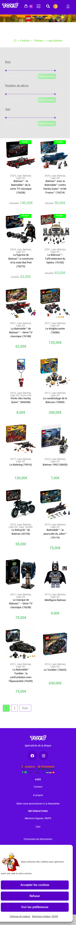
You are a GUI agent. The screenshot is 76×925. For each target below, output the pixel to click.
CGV (38, 826)
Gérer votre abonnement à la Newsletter (38, 803)
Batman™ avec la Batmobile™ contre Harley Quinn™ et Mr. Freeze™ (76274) (55, 183)
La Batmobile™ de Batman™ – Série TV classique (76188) (20, 330)
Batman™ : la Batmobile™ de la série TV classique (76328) (21, 183)
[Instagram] (43, 755)
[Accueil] (15, 40)
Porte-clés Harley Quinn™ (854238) (21, 400)
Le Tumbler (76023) (55, 669)
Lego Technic (26, 527)
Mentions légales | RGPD (38, 818)
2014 (47, 664)
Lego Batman (54, 40)
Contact (38, 786)
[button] (48, 6)
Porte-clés (26, 395)
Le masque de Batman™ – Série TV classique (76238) (20, 601)
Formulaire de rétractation (38, 839)
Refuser (35, 896)
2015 (47, 594)
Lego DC (20, 178)
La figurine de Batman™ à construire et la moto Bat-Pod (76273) (20, 256)
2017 (47, 323)
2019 (47, 524)
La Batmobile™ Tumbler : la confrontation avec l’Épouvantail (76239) (21, 671)
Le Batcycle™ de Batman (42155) (21, 531)
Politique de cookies (20, 916)
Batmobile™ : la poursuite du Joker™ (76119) (55, 531)
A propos (38, 795)
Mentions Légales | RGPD (45, 916)
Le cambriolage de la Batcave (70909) (55, 400)
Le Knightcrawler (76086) (55, 330)
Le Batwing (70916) (21, 464)
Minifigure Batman (55, 600)
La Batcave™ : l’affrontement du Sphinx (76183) (55, 256)
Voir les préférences (34, 907)
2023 (13, 393)
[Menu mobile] (37, 5)
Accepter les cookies (34, 885)
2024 (13, 175)
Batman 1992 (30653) (55, 464)
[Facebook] (32, 755)
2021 (47, 249)
